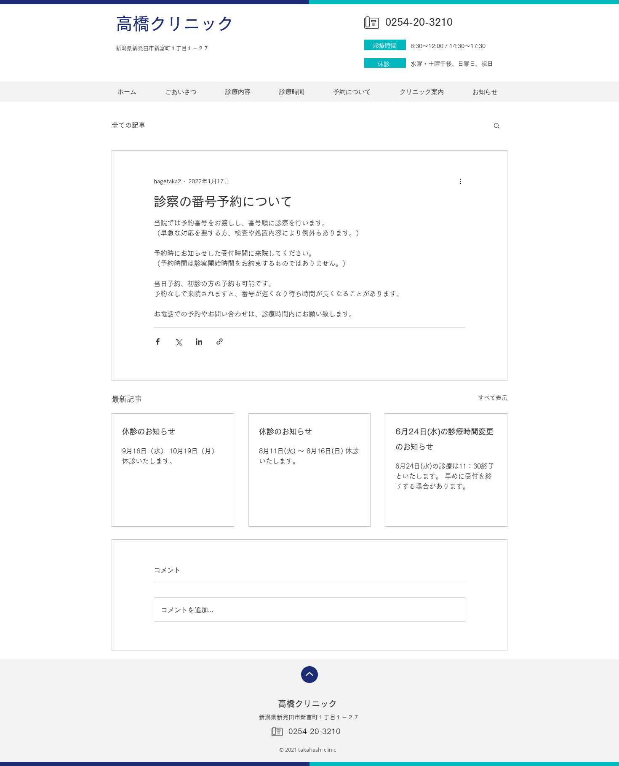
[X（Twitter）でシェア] (178, 341)
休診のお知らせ (148, 431)
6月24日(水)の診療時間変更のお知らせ (444, 439)
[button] (497, 125)
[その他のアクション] (460, 181)
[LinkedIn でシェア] (199, 341)
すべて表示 (492, 398)
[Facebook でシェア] (158, 341)
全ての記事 (128, 125)
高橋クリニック (175, 23)
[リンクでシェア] (220, 341)
